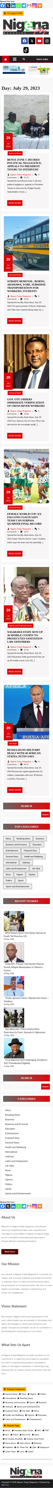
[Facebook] (2, 5)
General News (15, 153)
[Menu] (16, 59)
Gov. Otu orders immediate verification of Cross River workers (26, 402)
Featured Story (30, 850)
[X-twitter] (32, 40)
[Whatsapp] (18, 5)
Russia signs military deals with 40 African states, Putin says (24, 753)
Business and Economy (16, 844)
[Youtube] (39, 40)
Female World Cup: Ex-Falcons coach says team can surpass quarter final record (24, 518)
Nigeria (20, 874)
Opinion (32, 874)
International (11, 862)
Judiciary (26, 862)
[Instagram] (34, 5)
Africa (8, 838)
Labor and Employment (16, 868)
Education (37, 844)
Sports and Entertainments (20, 625)
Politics (9, 880)
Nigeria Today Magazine (20, 175)
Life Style (13, 743)
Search (26, 806)
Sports (21, 880)
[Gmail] (29, 5)
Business (40, 838)
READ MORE (15, 202)
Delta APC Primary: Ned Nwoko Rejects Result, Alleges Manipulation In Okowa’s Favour (24, 967)
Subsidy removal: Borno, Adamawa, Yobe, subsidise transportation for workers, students (26, 286)
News (8, 874)
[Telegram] (23, 5)
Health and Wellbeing (33, 856)
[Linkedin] (13, 5)
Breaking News (23, 838)
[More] (39, 5)
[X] (8, 5)
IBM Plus (5, 1485)
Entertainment (12, 850)
